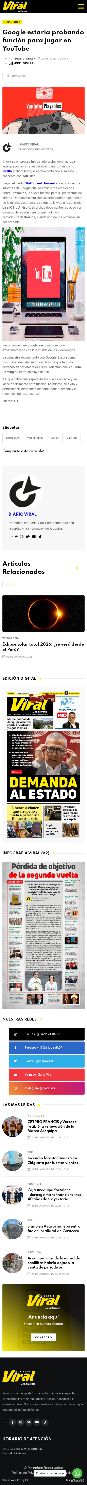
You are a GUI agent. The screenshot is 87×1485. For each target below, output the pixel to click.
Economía (34, 1184)
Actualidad (36, 1116)
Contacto (43, 1337)
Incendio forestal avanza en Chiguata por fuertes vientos (53, 1161)
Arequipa (34, 1252)
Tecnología (13, 437)
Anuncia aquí (44, 1320)
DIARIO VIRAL (24, 58)
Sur (30, 1152)
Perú (31, 1220)
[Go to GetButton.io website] (77, 1481)
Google (54, 437)
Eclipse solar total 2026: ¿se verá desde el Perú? (43, 647)
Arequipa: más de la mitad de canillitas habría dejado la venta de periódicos (54, 1263)
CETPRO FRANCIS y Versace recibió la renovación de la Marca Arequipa (52, 1126)
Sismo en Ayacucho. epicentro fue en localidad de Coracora (54, 1229)
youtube (72, 437)
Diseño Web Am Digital (15, 1480)
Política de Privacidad (27, 1473)
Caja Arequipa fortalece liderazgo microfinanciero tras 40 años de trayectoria (54, 1194)
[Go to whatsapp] (77, 1473)
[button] (6, 583)
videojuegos (35, 437)
